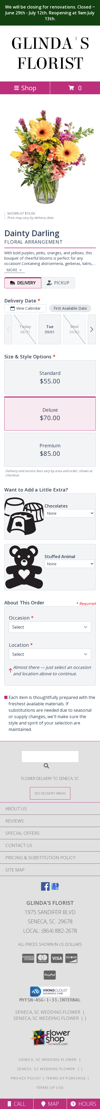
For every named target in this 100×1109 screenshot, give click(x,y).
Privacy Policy (26, 1078)
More (11, 269)
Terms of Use (50, 1087)
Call (18, 1103)
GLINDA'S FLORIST (50, 53)
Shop (28, 87)
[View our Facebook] (45, 889)
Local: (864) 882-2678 (50, 930)
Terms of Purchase (66, 1078)
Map (52, 1103)
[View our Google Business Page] (55, 889)
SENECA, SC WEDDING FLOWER (48, 1012)
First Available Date (70, 308)
